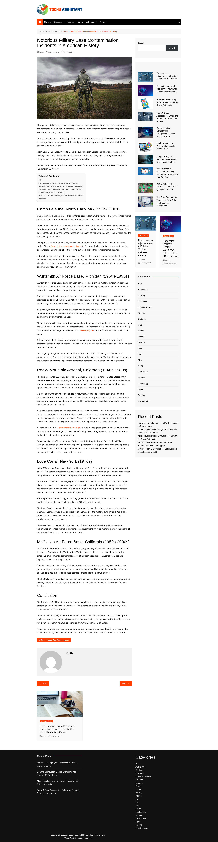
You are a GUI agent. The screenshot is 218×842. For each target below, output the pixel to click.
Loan (140, 354)
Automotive (143, 290)
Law (140, 348)
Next (124, 683)
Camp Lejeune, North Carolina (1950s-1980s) (58, 183)
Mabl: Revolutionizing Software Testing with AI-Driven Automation (167, 102)
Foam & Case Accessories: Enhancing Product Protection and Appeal (58, 791)
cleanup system (87, 330)
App (140, 284)
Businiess (58, 22)
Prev (45, 683)
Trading (141, 395)
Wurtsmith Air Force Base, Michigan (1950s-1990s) (60, 186)
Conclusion (43, 199)
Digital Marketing (145, 307)
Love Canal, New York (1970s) (51, 192)
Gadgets (142, 319)
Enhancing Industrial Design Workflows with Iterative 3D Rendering (166, 89)
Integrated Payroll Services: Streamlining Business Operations (166, 159)
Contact (47, 22)
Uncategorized (69, 52)
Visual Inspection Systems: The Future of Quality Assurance (166, 187)
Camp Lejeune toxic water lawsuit (66, 246)
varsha (168, 260)
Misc (140, 360)
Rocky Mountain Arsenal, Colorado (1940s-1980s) (60, 189)
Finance (70, 22)
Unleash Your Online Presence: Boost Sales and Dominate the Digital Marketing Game (57, 729)
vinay (41, 52)
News (102, 22)
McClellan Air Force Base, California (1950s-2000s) (60, 195)
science (141, 378)
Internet (141, 342)
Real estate (143, 372)
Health (80, 22)
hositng (141, 337)
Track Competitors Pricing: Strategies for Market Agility (166, 146)
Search (141, 43)
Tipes (140, 389)
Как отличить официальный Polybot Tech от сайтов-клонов (166, 76)
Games (141, 325)
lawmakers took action (69, 427)
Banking (141, 295)
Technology (90, 22)
